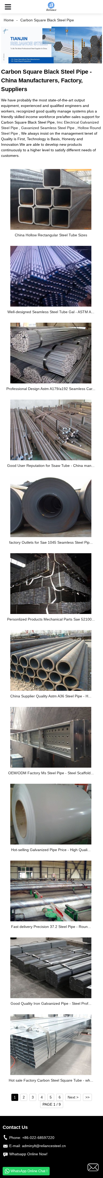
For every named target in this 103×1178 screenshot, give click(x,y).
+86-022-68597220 (38, 1137)
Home (9, 20)
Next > (73, 1097)
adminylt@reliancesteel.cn (44, 1146)
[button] (8, 6)
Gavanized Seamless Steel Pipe (47, 128)
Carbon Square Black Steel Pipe (47, 20)
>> (87, 1097)
